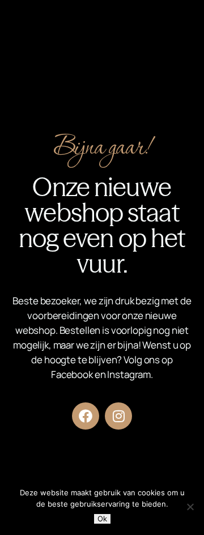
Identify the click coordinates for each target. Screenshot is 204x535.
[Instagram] (118, 416)
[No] (190, 506)
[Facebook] (85, 416)
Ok (102, 518)
